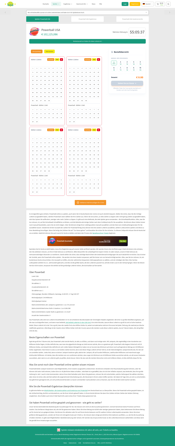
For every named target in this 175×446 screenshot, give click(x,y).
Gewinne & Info (81, 4)
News (93, 4)
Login (125, 4)
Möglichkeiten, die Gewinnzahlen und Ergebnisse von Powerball (66, 380)
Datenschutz (72, 433)
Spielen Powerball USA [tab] (42, 19)
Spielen (55, 4)
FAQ (100, 4)
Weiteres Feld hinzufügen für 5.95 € (92, 203)
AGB (79, 433)
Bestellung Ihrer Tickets (101, 233)
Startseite (46, 4)
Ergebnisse (66, 4)
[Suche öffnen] (168, 4)
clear (57, 59)
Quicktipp (50, 59)
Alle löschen (49, 51)
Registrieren (135, 4)
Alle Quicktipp (37, 51)
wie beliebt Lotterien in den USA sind (78, 312)
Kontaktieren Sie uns (89, 433)
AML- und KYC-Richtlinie (104, 433)
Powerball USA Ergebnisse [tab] (87, 19)
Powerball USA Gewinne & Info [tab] (132, 19)
